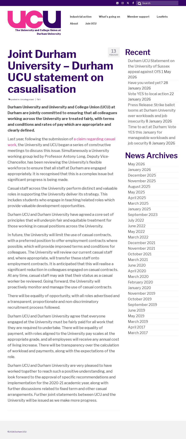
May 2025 (136, 192)
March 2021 (138, 260)
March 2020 (138, 276)
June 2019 (136, 310)
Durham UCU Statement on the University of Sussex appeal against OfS (151, 66)
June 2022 (136, 226)
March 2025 (138, 203)
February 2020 (140, 282)
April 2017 (136, 327)
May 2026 (136, 164)
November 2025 (142, 181)
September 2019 (142, 305)
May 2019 (136, 316)
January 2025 (139, 209)
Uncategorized (27, 99)
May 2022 (136, 231)
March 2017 (138, 333)
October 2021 (139, 254)
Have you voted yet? (145, 83)
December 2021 (141, 243)
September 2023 (142, 215)
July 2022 (136, 220)
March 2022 (138, 237)
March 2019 (138, 321)
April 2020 (137, 271)
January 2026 (139, 170)
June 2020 (137, 265)
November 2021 (141, 248)
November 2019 (141, 293)
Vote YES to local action (148, 94)
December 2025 (142, 175)
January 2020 (139, 288)
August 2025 (139, 186)
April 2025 (137, 198)
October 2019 (140, 299)
